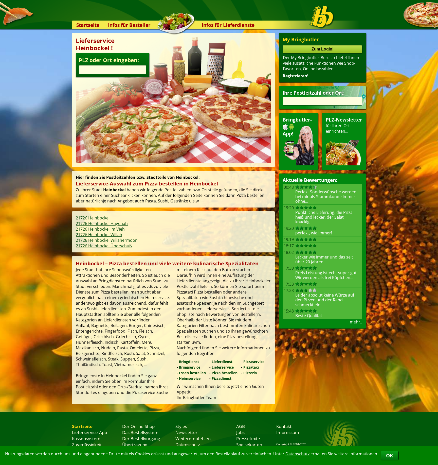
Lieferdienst (222, 361)
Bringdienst (189, 361)
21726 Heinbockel (93, 218)
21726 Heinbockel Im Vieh (100, 229)
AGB (240, 426)
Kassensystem (86, 438)
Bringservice (189, 367)
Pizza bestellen (225, 372)
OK (389, 455)
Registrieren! (295, 76)
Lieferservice (223, 367)
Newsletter (186, 432)
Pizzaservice (253, 361)
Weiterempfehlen (193, 438)
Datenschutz (297, 454)
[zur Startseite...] (321, 16)
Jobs (240, 432)
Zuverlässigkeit (87, 444)
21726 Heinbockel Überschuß (104, 246)
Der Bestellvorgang (141, 438)
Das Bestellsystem (140, 432)
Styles (181, 426)
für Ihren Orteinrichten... (344, 125)
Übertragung (134, 444)
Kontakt (283, 426)
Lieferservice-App (89, 432)
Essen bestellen (192, 372)
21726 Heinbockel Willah (99, 234)
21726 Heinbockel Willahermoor (106, 240)
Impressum (287, 432)
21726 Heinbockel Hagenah (102, 223)
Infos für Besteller (129, 25)
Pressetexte (248, 438)
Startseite (87, 25)
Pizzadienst (221, 378)
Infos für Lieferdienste (228, 25)
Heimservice (189, 378)
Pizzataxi (251, 367)
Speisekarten (249, 444)
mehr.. (356, 322)
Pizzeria (250, 372)
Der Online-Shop (138, 426)
